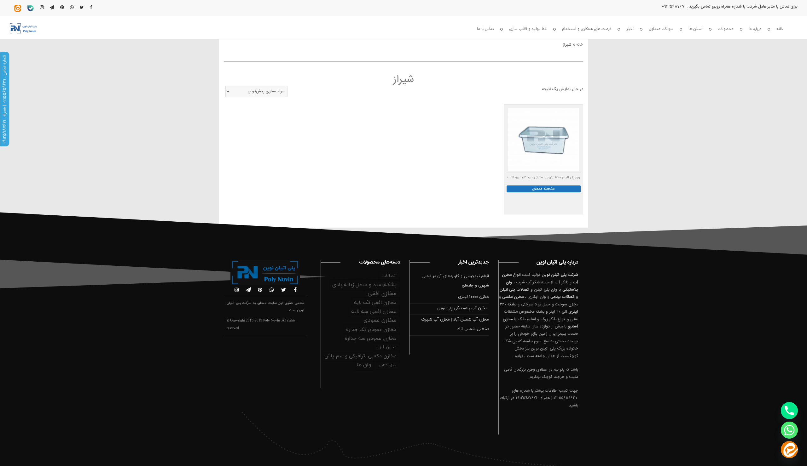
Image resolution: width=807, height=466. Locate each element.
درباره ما (755, 28)
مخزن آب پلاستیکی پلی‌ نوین (463, 308)
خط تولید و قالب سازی (528, 28)
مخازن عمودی (380, 320)
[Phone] (789, 410)
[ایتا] (789, 449)
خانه (779, 28)
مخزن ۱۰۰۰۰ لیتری (473, 297)
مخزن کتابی (388, 365)
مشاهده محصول (543, 188)
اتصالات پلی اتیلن (514, 289)
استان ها (695, 28)
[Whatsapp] (789, 430)
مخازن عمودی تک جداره (371, 329)
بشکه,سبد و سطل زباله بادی (364, 285)
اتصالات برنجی (562, 296)
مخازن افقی (382, 294)
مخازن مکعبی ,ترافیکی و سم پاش (360, 356)
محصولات (726, 28)
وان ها (364, 365)
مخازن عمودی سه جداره (371, 338)
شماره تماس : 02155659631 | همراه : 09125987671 (4, 99)
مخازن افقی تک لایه (375, 302)
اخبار (630, 28)
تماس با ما (485, 28)
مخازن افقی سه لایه (374, 311)
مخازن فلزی (386, 347)
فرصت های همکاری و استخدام (586, 28)
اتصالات (389, 276)
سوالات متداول (661, 28)
